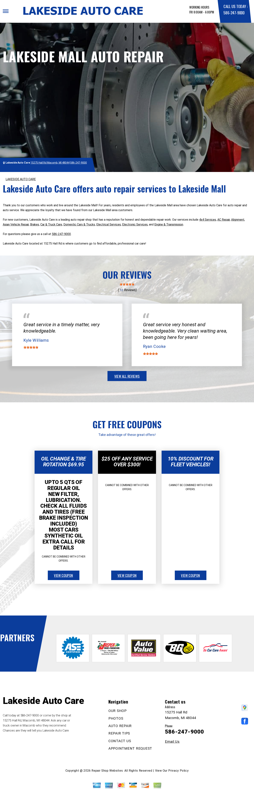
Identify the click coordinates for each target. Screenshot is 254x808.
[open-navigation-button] (6, 11)
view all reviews (127, 376)
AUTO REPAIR (120, 726)
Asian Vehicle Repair (16, 224)
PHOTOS (115, 718)
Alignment (237, 219)
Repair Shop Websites (107, 770)
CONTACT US (119, 741)
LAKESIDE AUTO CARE (21, 179)
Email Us (172, 741)
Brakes (34, 224)
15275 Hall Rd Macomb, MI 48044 (50, 162)
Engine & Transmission (168, 224)
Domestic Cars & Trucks (79, 224)
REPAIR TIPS (119, 733)
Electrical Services (108, 224)
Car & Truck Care (51, 224)
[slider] (127, 284)
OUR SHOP (117, 711)
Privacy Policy (178, 770)
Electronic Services (135, 224)
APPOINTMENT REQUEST (130, 748)
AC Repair (223, 219)
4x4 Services (207, 219)
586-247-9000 (234, 12)
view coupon (63, 575)
